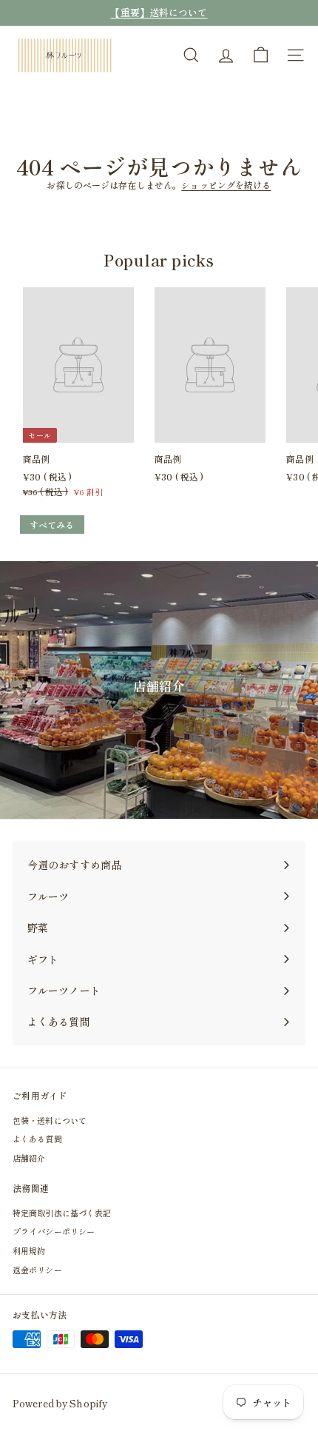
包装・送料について (50, 1120)
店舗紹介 (29, 1158)
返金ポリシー (37, 1270)
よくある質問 (37, 1139)
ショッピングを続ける (226, 184)
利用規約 (29, 1250)
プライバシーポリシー (54, 1231)
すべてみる (52, 524)
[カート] (260, 55)
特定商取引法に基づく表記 (62, 1213)
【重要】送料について (158, 12)
